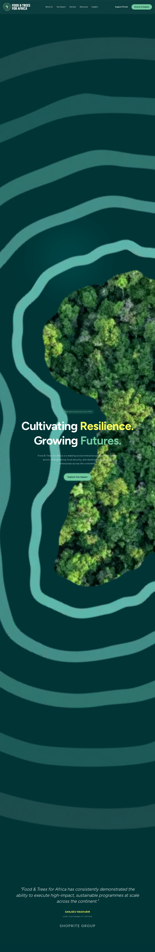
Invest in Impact (141, 7)
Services (73, 7)
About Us (49, 7)
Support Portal (121, 7)
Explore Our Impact (77, 477)
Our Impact (61, 7)
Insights (95, 7)
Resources (84, 7)
